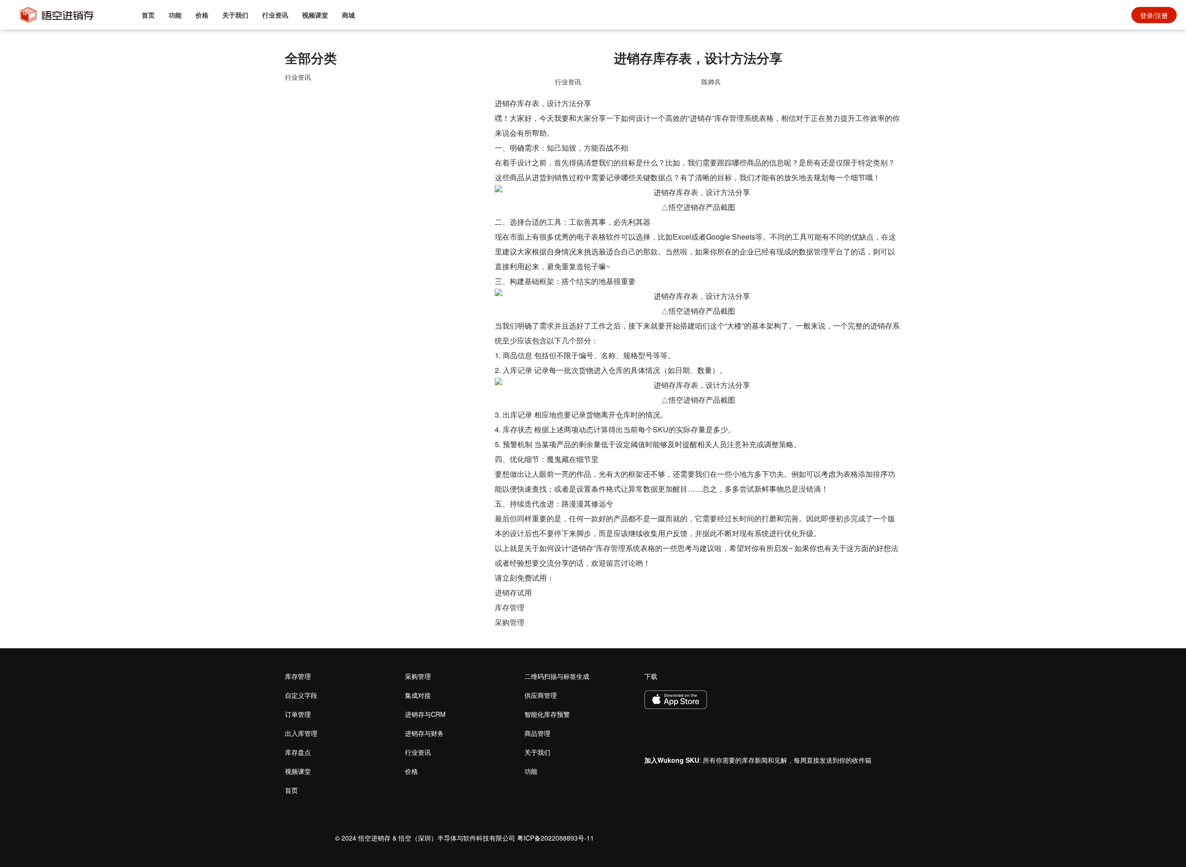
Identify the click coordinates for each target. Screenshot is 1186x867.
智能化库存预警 (547, 714)
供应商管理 (540, 695)
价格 (202, 14)
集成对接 (418, 695)
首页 (148, 14)
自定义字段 (301, 695)
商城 (348, 14)
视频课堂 (315, 14)
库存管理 (509, 607)
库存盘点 (298, 752)
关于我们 (235, 14)
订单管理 (298, 714)
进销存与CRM (425, 714)
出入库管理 (301, 733)
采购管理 (509, 622)
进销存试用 (513, 592)
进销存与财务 (424, 733)
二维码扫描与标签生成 (556, 676)
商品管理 (537, 733)
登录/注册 (1154, 15)
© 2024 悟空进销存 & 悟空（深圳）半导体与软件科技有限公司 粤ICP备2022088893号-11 (464, 837)
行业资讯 (275, 14)
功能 (175, 14)
